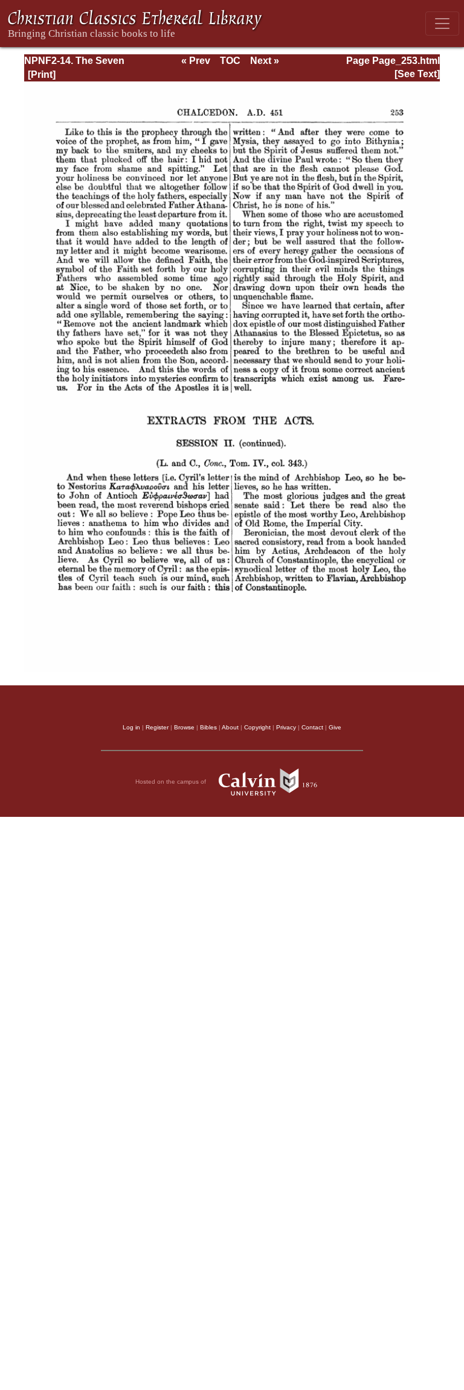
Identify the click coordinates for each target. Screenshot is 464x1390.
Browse (184, 727)
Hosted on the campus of (171, 781)
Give (335, 727)
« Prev (195, 61)
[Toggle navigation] (442, 23)
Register (157, 727)
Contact (312, 727)
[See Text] (417, 74)
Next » (264, 61)
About (230, 727)
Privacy (286, 727)
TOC (230, 61)
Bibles (208, 727)
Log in (131, 727)
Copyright (257, 727)
